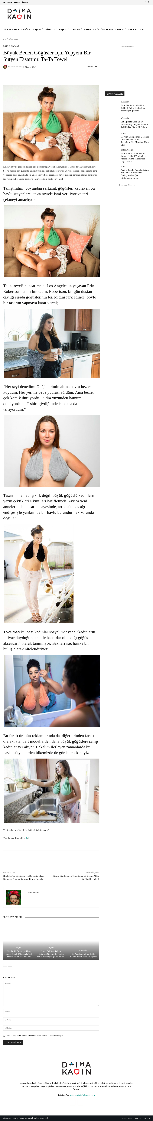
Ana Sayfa (7, 39)
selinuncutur (16, 67)
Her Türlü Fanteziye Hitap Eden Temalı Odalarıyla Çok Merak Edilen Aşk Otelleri (19, 954)
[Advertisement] (127, 66)
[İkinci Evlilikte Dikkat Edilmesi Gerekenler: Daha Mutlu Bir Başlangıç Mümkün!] (51, 941)
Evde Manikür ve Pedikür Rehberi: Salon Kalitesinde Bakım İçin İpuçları (133, 108)
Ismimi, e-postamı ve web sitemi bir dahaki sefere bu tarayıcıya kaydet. (35, 1035)
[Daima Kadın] (19, 14)
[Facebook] (145, 2)
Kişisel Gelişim (127, 150)
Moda (16, 39)
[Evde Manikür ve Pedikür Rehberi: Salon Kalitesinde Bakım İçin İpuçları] (111, 106)
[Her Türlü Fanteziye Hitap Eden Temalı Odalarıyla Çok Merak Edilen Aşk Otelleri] (19, 941)
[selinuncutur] (5, 67)
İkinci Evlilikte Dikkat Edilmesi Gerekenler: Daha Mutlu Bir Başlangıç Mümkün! (51, 954)
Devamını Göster (126, 185)
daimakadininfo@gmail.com (82, 1095)
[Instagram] (148, 2)
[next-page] (10, 965)
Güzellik (83, 950)
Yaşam (15, 46)
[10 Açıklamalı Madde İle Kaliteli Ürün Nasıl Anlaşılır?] (83, 941)
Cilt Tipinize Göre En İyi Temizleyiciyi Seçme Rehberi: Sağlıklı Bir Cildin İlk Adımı (134, 124)
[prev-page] (5, 965)
